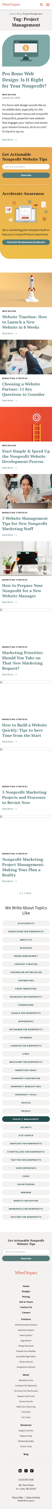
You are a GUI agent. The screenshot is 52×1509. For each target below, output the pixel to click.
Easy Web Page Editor (26, 1356)
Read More (7, 139)
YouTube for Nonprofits (26, 1217)
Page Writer (26, 1340)
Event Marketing (26, 988)
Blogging (26, 947)
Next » (29, 893)
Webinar (26, 1192)
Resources (26, 1425)
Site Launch (26, 1135)
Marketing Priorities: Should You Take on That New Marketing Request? (22, 660)
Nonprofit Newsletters (26, 1086)
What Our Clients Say (26, 1406)
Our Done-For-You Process (26, 1390)
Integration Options (26, 1367)
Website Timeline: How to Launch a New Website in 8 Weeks (24, 322)
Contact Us (26, 1307)
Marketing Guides (26, 1441)
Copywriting (26, 980)
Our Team (26, 1417)
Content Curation (26, 964)
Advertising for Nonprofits (26, 931)
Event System (26, 1335)
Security (25, 1127)
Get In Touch (26, 1301)
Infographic (26, 1021)
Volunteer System (26, 1330)
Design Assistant (26, 1345)
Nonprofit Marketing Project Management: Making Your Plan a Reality (23, 867)
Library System (26, 1361)
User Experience (26, 1168)
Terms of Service (33, 1497)
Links (26, 1053)
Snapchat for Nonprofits (26, 1143)
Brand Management (26, 956)
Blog (19, 13)
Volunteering (26, 1184)
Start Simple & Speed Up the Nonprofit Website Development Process (26, 456)
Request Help (26, 1436)
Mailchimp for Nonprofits (26, 1062)
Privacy (26, 1111)
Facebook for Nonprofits (26, 996)
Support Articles (26, 1430)
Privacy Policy (17, 1497)
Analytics (26, 939)
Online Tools (26, 1446)
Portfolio (26, 1412)
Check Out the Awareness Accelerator (26, 242)
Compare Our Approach (26, 1385)
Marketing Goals (26, 1070)
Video (26, 1176)
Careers (26, 1312)
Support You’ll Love (26, 1396)
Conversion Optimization (26, 972)
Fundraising (26, 1005)
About (26, 1374)
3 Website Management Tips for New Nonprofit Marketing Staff (25, 523)
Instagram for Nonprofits (26, 1029)
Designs (26, 1291)
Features (26, 1319)
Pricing (26, 1296)
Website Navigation (26, 1200)
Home (12, 13)
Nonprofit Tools (26, 1094)
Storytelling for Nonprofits (26, 1151)
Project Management (26, 1119)
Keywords (26, 1037)
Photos (26, 1102)
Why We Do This (26, 1380)
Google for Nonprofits (26, 1013)
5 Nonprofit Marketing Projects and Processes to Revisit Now (24, 797)
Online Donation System (26, 1324)
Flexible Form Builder (26, 1351)
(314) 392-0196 (26, 1479)
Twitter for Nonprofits (26, 1160)
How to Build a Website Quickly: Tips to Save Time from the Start (24, 730)
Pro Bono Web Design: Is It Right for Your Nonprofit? (24, 79)
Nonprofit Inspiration (26, 1078)
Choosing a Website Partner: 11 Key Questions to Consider (23, 389)
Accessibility (26, 923)
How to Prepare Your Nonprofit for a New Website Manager (22, 591)
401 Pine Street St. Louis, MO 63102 (26, 1487)
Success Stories (26, 1401)
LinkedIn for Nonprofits (26, 1045)
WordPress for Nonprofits (26, 1208)
